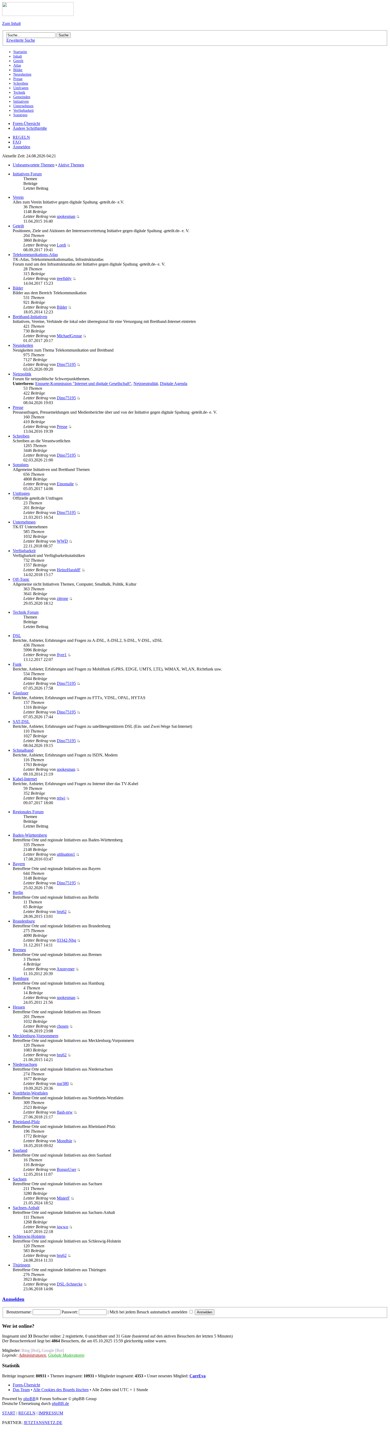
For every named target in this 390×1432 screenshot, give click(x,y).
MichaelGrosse (69, 336)
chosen (62, 1026)
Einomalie (65, 484)
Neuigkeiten (23, 345)
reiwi (61, 798)
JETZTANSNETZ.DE (43, 1422)
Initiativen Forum (27, 174)
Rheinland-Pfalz (26, 1121)
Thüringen (21, 1265)
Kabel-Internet (25, 779)
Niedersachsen (25, 1064)
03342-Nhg (66, 940)
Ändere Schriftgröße (30, 128)
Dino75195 (66, 364)
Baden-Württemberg (30, 835)
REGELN (21, 137)
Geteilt (18, 226)
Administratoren (32, 1355)
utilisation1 (66, 854)
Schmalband (23, 750)
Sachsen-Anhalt (26, 1207)
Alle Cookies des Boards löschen (61, 1389)
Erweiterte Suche (20, 40)
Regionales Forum (28, 812)
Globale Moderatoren (66, 1355)
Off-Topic (21, 579)
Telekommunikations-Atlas (35, 254)
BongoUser (66, 1169)
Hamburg (21, 978)
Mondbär (64, 1141)
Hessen (19, 1007)
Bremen (19, 950)
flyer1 (62, 654)
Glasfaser (20, 693)
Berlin (18, 892)
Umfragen (21, 493)
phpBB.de (60, 1403)
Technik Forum (25, 612)
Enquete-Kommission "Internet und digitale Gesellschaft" (83, 383)
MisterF (63, 1198)
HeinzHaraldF (69, 570)
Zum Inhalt (11, 23)
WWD (62, 541)
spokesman (66, 216)
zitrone (62, 598)
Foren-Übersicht (26, 123)
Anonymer (66, 969)
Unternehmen (24, 522)
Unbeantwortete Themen (33, 165)
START (8, 1413)
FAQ (17, 142)
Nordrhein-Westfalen (30, 1093)
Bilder (18, 288)
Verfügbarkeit (24, 550)
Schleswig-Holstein (29, 1236)
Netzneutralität (145, 383)
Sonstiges (21, 464)
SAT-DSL (21, 721)
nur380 (63, 1083)
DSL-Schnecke (70, 1284)
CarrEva (197, 1376)
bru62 (62, 911)
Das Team (21, 1389)
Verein (18, 197)
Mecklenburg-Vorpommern (35, 1035)
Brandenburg (24, 921)
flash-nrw (65, 1112)
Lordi (61, 245)
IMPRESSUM (50, 1413)
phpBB (29, 1398)
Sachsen (20, 1179)
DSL (17, 635)
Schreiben (21, 436)
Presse (18, 407)
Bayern (19, 864)
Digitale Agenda (173, 383)
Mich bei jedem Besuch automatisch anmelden (149, 1312)
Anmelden (21, 147)
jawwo (62, 1227)
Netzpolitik (22, 374)
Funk (17, 664)
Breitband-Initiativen (30, 316)
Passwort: (70, 1312)
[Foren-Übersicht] (38, 14)
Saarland (20, 1150)
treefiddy (64, 278)
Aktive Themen (71, 165)
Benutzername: (19, 1312)
